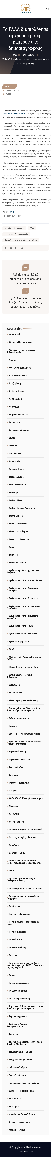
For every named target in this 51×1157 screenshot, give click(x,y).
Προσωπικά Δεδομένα (19, 983)
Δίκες (11, 547)
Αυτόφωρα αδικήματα (19, 430)
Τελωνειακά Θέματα (18, 1067)
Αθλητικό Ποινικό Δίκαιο (20, 342)
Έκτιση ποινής (15, 692)
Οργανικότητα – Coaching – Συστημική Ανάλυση (21, 879)
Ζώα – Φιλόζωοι (16, 767)
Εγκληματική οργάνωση (19, 641)
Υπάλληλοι (14, 1106)
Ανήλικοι (13, 360)
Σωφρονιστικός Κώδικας (20, 1059)
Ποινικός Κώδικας (17, 947)
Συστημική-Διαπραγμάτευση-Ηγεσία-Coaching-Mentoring (25, 1043)
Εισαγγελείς (14, 685)
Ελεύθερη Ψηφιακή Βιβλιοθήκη (23, 700)
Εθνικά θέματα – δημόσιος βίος (23, 667)
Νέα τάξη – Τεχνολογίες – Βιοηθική (25, 829)
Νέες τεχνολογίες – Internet (22, 837)
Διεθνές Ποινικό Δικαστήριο (22, 508)
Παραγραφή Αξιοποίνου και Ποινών (25, 888)
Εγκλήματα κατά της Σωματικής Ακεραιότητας (22, 617)
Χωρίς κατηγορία (17, 1130)
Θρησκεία (13, 775)
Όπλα (11, 870)
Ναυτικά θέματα (16, 821)
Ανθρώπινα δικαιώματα (14, 228)
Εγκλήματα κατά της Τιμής (21, 626)
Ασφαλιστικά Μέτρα (18, 414)
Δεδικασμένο (15, 461)
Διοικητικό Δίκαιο (17, 562)
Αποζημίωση (15, 383)
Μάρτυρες (13, 806)
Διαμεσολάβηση (16, 477)
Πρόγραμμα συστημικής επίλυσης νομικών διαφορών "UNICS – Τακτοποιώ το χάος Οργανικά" (25, 965)
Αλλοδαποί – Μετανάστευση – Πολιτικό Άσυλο (22, 351)
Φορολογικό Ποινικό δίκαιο (22, 1114)
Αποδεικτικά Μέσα (18, 375)
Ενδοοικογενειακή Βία (19, 718)
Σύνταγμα (13, 1034)
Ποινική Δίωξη (15, 939)
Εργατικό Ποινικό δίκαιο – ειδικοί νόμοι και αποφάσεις (24, 742)
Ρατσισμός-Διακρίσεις (19, 998)
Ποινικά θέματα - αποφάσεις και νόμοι (20, 240)
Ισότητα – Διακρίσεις (19, 782)
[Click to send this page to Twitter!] (10, 248)
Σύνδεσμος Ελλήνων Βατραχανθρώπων (17, 1025)
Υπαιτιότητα (15, 1098)
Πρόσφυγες (14, 975)
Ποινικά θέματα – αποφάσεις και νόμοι (23, 923)
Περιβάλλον (14, 906)
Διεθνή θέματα (16, 516)
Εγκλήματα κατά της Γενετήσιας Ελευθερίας (22, 589)
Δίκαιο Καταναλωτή (18, 523)
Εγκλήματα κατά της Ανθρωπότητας (25, 580)
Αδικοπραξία (15, 334)
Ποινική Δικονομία (17, 932)
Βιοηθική (13, 445)
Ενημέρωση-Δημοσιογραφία (16, 234)
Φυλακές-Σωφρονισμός (20, 1122)
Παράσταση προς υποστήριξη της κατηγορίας (23, 897)
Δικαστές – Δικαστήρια (19, 539)
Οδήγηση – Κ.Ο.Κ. (17, 853)
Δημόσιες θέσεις (17, 469)
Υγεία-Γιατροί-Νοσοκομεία (21, 1091)
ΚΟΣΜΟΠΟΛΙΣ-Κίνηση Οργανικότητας (26, 798)
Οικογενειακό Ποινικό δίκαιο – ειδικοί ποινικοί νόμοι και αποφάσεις (24, 861)
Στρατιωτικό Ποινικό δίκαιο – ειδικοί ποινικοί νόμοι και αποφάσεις (25, 1007)
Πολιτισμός (14, 955)
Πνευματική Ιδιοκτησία (19, 914)
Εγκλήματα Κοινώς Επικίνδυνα (23, 633)
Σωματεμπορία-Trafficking (21, 1052)
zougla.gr (10, 212)
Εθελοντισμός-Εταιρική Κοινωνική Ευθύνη (24, 658)
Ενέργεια (13, 726)
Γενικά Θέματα (12, 91)
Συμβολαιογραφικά (18, 1016)
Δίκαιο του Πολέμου (18, 531)
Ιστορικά (13, 790)
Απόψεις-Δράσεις (17, 391)
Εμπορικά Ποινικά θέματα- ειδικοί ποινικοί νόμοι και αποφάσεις (24, 709)
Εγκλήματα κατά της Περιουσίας (24, 598)
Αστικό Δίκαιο (15, 399)
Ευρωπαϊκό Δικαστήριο (19, 759)
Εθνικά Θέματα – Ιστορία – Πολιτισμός (20, 676)
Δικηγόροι (13, 555)
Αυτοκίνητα (14, 422)
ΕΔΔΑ (32, 228)
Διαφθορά (13, 492)
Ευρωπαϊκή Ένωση (17, 751)
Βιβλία (12, 438)
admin (9, 94)
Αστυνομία (14, 406)
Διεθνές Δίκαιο (16, 500)
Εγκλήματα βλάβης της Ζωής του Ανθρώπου (23, 571)
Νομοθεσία (14, 845)
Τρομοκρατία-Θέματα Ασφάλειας (24, 1083)
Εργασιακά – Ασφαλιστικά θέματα (24, 734)
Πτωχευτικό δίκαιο (18, 990)
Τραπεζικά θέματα (17, 1075)
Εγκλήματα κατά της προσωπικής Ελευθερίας (23, 607)
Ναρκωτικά (14, 814)
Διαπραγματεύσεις (17, 484)
